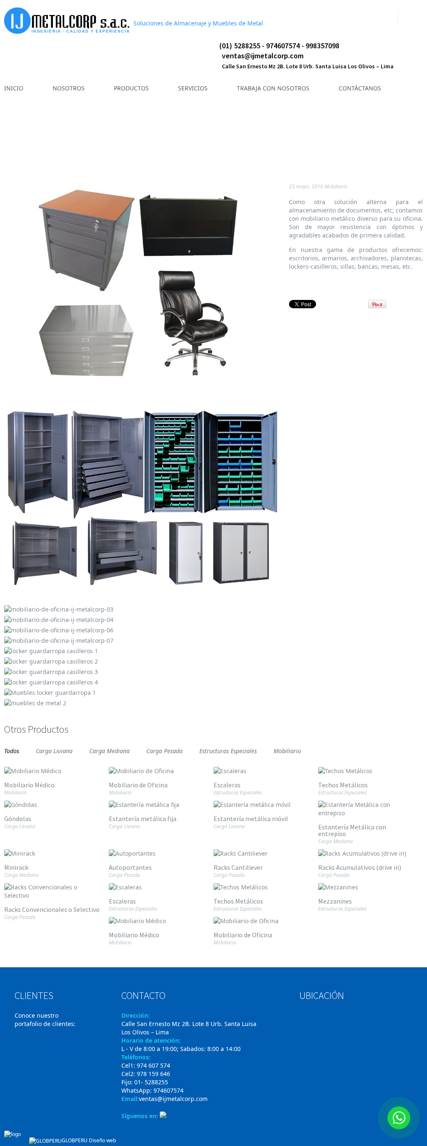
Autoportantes (130, 867)
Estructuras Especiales (228, 750)
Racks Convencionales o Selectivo (52, 909)
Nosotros (197, 144)
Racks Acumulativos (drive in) (359, 867)
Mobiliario (335, 186)
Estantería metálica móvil (251, 818)
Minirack (16, 867)
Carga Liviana (54, 750)
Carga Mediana (109, 750)
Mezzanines (335, 901)
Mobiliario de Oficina (138, 785)
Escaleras (377, 135)
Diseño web (102, 1140)
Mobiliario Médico (391, 135)
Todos (11, 750)
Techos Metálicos (343, 785)
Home (169, 144)
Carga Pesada (164, 750)
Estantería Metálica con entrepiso (352, 830)
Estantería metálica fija (142, 818)
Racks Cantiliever (238, 867)
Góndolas (17, 818)
